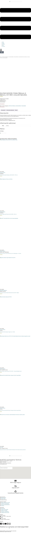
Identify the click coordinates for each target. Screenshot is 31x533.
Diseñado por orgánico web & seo (5, 531)
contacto (3, 46)
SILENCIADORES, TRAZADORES (21, 105)
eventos (3, 44)
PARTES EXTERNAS (12, 105)
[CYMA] (3, 133)
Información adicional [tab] (10, 110)
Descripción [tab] (3, 110)
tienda (3, 43)
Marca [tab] (16, 110)
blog (2, 45)
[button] (15, 24)
